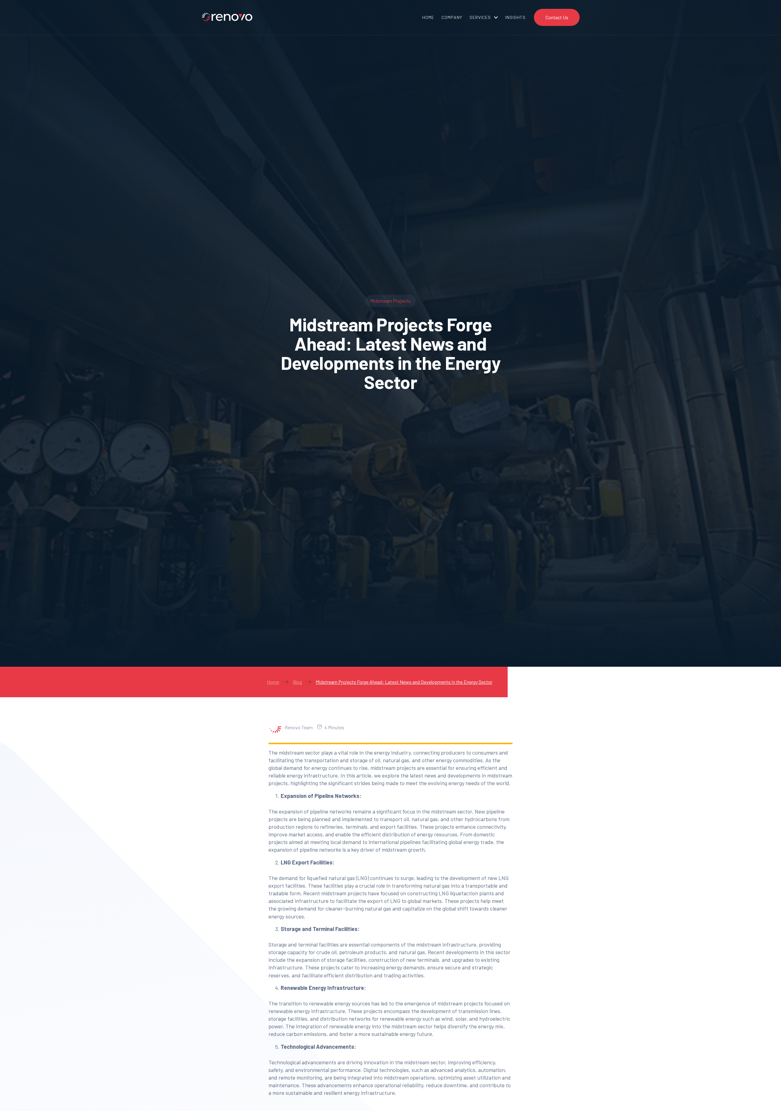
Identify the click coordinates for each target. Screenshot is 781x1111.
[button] (484, 17)
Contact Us (556, 17)
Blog (297, 682)
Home (273, 682)
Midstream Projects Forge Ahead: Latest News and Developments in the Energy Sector (404, 682)
